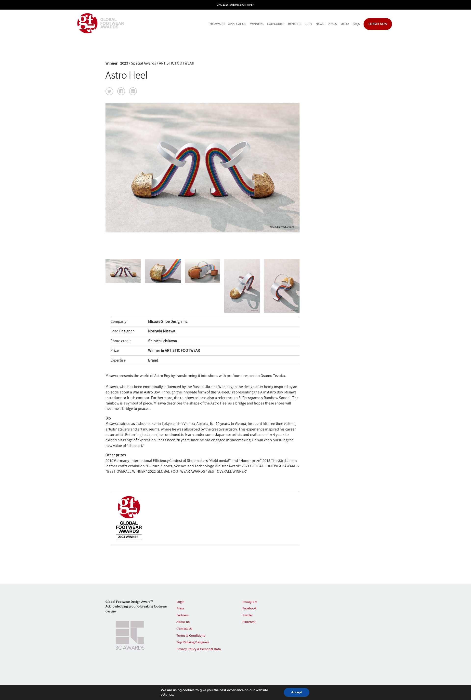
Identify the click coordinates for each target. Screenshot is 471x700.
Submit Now (377, 24)
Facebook (249, 608)
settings (167, 694)
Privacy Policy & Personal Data (198, 649)
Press (332, 24)
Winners (256, 24)
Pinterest (249, 621)
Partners (182, 615)
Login (180, 601)
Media (344, 24)
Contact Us (184, 628)
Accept (296, 692)
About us (183, 621)
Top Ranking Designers (192, 642)
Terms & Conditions (190, 635)
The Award (216, 24)
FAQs (356, 24)
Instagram (249, 601)
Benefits (294, 24)
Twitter (247, 615)
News (320, 24)
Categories (275, 24)
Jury (308, 24)
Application (237, 24)
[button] (109, 91)
